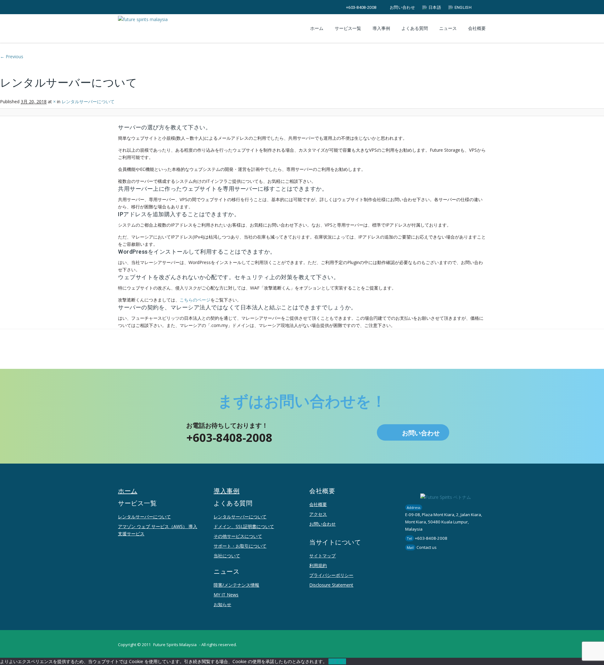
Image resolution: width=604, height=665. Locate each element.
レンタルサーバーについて (144, 517)
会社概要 (318, 504)
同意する (337, 661)
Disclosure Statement (331, 585)
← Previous (11, 56)
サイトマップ (322, 556)
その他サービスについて (238, 536)
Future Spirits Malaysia (175, 644)
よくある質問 (414, 28)
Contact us (427, 547)
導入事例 (381, 28)
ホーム (316, 28)
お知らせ (222, 604)
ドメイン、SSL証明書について (244, 526)
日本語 (434, 7)
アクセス (318, 514)
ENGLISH (463, 7)
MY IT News (226, 595)
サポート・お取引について (240, 546)
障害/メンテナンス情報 (236, 585)
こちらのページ (195, 300)
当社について (227, 556)
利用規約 (318, 565)
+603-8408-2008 (361, 7)
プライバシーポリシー (331, 575)
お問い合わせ (402, 7)
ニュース (448, 28)
